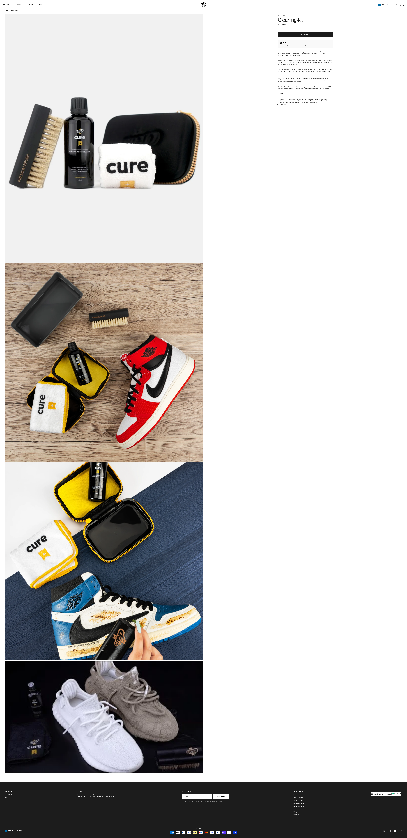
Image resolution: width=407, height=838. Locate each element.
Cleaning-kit (14, 10)
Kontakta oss (9, 791)
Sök (6, 797)
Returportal (8, 794)
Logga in (296, 815)
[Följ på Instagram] (390, 831)
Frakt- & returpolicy (299, 809)
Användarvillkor (298, 800)
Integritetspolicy (298, 797)
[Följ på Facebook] (384, 831)
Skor (9, 5)
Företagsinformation (299, 806)
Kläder (39, 5)
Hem (6, 10)
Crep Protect (283, 15)
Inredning (17, 5)
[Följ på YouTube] (395, 831)
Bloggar (295, 812)
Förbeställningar (298, 803)
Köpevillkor (296, 795)
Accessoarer (29, 5)
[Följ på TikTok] (401, 831)
